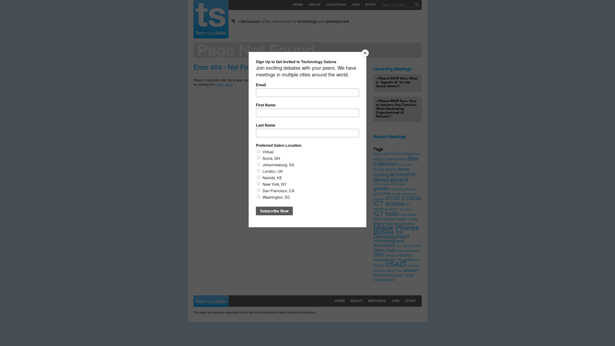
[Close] (365, 53)
